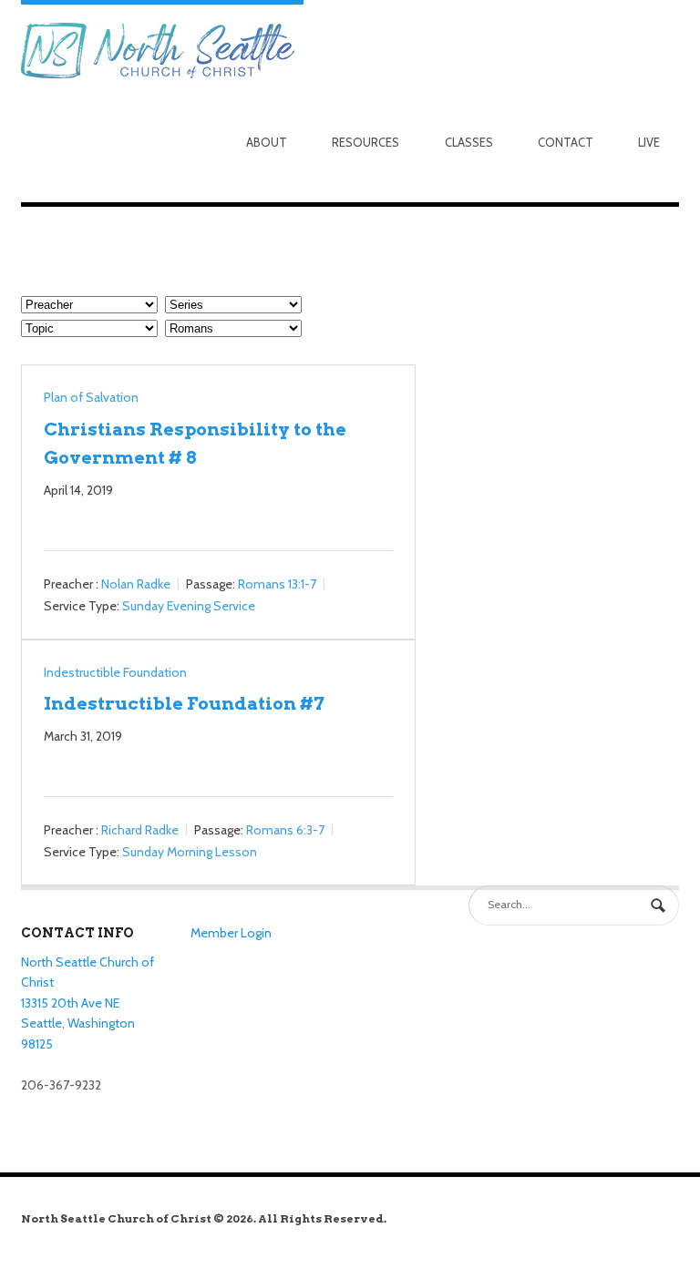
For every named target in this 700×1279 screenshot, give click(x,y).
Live (649, 142)
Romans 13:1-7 (277, 584)
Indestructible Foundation (115, 672)
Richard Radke (140, 830)
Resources (365, 142)
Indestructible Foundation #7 (184, 703)
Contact (565, 142)
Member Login (231, 933)
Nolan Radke (135, 584)
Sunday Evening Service (188, 606)
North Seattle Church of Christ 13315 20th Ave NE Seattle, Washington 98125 (87, 1003)
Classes (469, 142)
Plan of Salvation (91, 397)
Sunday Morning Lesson (189, 852)
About (266, 142)
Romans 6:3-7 (285, 830)
